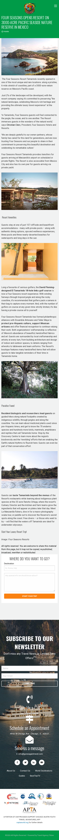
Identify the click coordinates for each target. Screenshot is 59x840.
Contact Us (25, 771)
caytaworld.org (22, 822)
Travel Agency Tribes (45, 835)
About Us (11, 771)
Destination (9, 563)
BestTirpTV (35, 776)
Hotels (6, 31)
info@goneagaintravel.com (31, 754)
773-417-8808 (31, 713)
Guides (22, 776)
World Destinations (43, 771)
